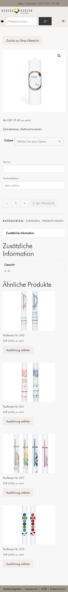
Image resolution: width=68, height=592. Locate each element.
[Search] (45, 21)
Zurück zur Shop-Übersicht (22, 40)
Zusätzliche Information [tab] (20, 233)
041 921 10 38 (49, 3)
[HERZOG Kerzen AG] (17, 11)
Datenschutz (57, 589)
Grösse (8, 140)
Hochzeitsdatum (11, 178)
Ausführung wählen (18, 350)
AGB (44, 589)
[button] (59, 56)
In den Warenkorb (43, 203)
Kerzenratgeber (12, 589)
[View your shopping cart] (2, 21)
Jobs (20, 3)
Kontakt (31, 3)
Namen (7, 161)
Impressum (31, 589)
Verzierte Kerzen (52, 221)
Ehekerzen (33, 221)
